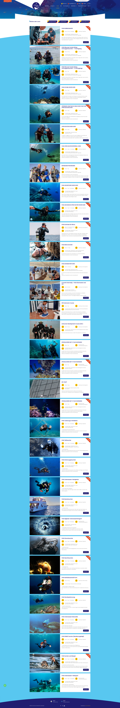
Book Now (86, 42)
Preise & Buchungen (82, 5)
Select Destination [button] (82, 0)
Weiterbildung (74, 21)
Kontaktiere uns (72, 3)
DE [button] (89, 3)
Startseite (47, 5)
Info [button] (88, 5)
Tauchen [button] (52, 5)
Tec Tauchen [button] (66, 5)
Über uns (64, 3)
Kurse (58, 5)
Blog (79, 3)
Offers (84, 3)
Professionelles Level (85, 21)
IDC (61, 5)
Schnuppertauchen (52, 21)
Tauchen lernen (63, 21)
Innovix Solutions (87, 705)
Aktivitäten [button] (73, 5)
